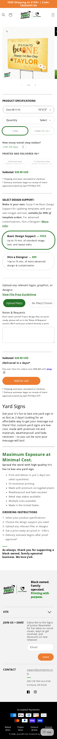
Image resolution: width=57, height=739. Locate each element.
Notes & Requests (13, 312)
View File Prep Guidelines (19, 294)
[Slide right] (35, 85)
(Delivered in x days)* (16, 362)
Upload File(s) (14, 303)
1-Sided (18, 132)
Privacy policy (20, 728)
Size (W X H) (13, 109)
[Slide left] (21, 85)
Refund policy (8, 728)
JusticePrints (22, 734)
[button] (53, 14)
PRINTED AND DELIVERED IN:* (20, 153)
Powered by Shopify (38, 734)
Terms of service (34, 728)
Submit (46, 657)
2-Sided (43, 132)
